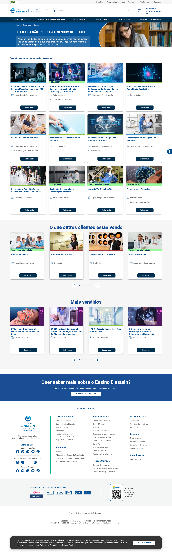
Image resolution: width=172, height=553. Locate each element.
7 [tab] (91, 285)
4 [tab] (85, 285)
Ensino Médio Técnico (101, 421)
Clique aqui (128, 488)
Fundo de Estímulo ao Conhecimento (70, 458)
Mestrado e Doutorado (102, 441)
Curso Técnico (98, 424)
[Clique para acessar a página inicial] (29, 13)
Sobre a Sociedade (63, 421)
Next (97, 285)
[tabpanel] (27, 255)
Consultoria (134, 421)
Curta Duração (98, 444)
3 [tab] (83, 285)
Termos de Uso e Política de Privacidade (86, 513)
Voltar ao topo (87, 408)
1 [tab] (79, 285)
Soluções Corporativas (139, 424)
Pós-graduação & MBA (102, 437)
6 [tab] (89, 285)
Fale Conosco (145, 2)
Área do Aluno (112, 2)
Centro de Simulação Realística (105, 468)
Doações (99, 2)
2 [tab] (81, 285)
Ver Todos (134, 427)
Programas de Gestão (101, 447)
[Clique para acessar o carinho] (139, 10)
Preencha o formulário (86, 394)
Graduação (97, 427)
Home (18, 25)
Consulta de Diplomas (139, 445)
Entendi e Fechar (144, 543)
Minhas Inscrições (137, 448)
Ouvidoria (157, 2)
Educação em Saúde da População (70, 455)
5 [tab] (87, 285)
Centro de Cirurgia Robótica (104, 472)
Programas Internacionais (66, 462)
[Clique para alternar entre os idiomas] (15, 2)
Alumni (58, 452)
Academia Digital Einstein (103, 454)
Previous (74, 285)
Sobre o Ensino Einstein (65, 424)
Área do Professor (128, 2)
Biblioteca (60, 431)
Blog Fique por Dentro (64, 440)
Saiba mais (29, 107)
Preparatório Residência (102, 431)
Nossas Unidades (63, 427)
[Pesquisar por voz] (54, 10)
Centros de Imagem (101, 465)
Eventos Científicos (100, 451)
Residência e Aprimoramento (105, 434)
